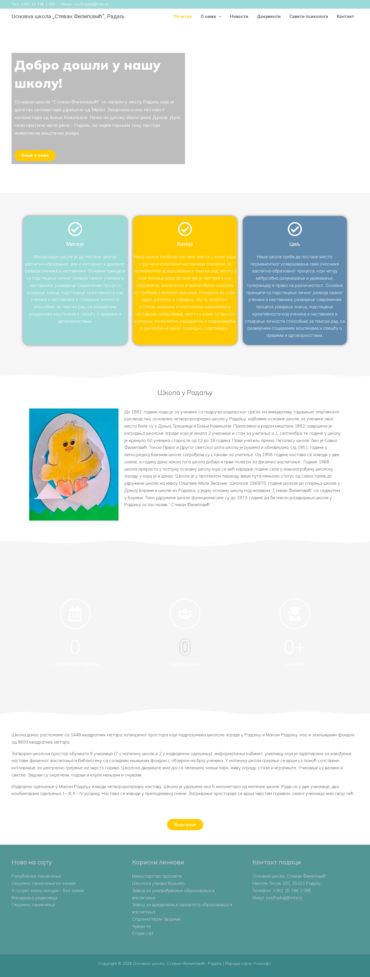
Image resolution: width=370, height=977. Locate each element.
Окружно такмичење (33, 904)
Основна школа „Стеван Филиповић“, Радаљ (68, 16)
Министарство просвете (157, 876)
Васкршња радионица (34, 897)
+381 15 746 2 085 (38, 4)
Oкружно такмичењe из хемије (44, 883)
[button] (218, 16)
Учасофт (262, 963)
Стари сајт (142, 933)
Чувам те (141, 926)
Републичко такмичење (36, 876)
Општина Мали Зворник (156, 919)
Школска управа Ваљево (158, 883)
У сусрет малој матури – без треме (48, 890)
